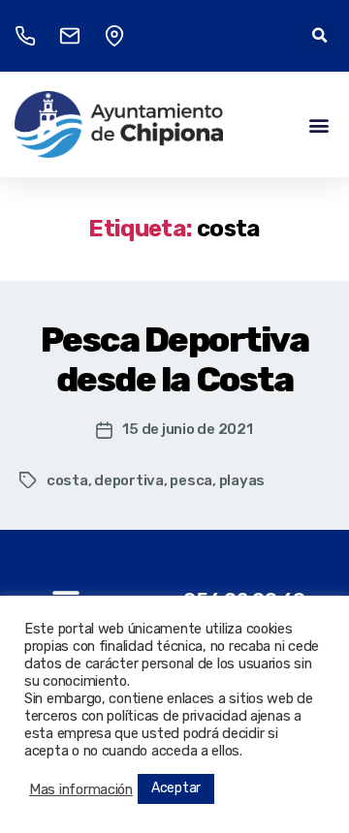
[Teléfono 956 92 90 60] (25, 36)
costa (67, 480)
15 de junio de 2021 (187, 429)
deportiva (129, 480)
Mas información (81, 789)
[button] (319, 36)
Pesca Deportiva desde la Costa (175, 359)
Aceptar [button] (176, 788)
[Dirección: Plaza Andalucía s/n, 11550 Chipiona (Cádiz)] (114, 36)
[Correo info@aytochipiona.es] (69, 36)
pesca (191, 480)
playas (242, 480)
